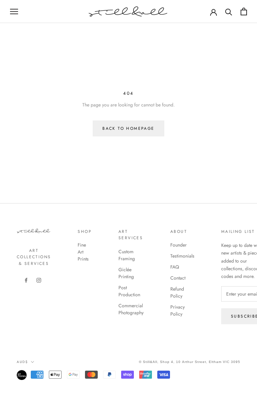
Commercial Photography (131, 309)
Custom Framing (126, 255)
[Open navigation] (14, 11)
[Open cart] (244, 11)
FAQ (174, 267)
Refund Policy (177, 292)
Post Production (129, 291)
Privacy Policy (177, 310)
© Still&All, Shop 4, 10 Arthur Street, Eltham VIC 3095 (189, 362)
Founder (178, 245)
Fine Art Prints (83, 252)
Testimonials (182, 256)
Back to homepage (128, 128)
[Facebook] (26, 280)
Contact (177, 278)
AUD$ (22, 361)
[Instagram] (38, 280)
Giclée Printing (126, 273)
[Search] (228, 11)
